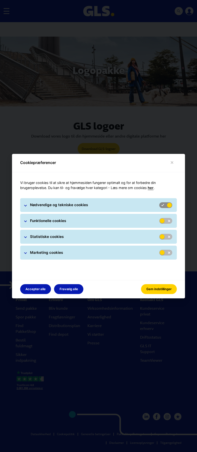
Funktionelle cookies (48, 220)
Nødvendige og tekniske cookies (59, 205)
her (151, 188)
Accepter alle (35, 289)
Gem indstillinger (159, 289)
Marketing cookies (46, 252)
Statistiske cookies (47, 236)
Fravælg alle (69, 289)
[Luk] (172, 162)
